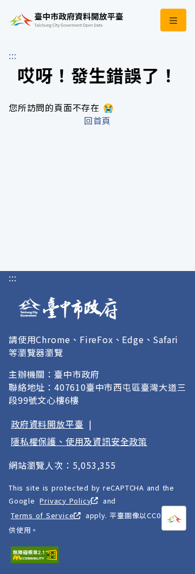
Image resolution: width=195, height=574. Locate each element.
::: (12, 55)
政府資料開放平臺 (47, 423)
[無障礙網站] (35, 554)
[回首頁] (66, 20)
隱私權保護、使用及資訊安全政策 (79, 441)
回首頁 (97, 120)
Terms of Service (42, 515)
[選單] (173, 20)
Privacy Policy (65, 500)
